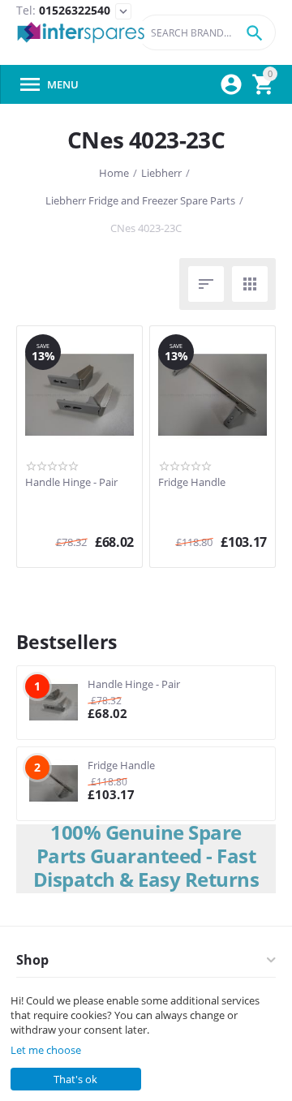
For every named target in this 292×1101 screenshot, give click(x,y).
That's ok (75, 1079)
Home (114, 173)
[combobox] (207, 32)
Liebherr (161, 173)
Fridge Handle (191, 482)
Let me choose (46, 1050)
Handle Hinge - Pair (71, 482)
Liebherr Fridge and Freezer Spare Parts (140, 200)
